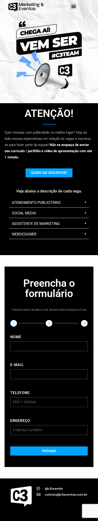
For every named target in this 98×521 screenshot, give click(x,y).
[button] (73, 6)
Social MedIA (24, 213)
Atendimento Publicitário (36, 202)
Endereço (20, 420)
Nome (15, 337)
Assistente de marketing (36, 223)
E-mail (17, 365)
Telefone (20, 393)
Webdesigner (24, 234)
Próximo (49, 451)
